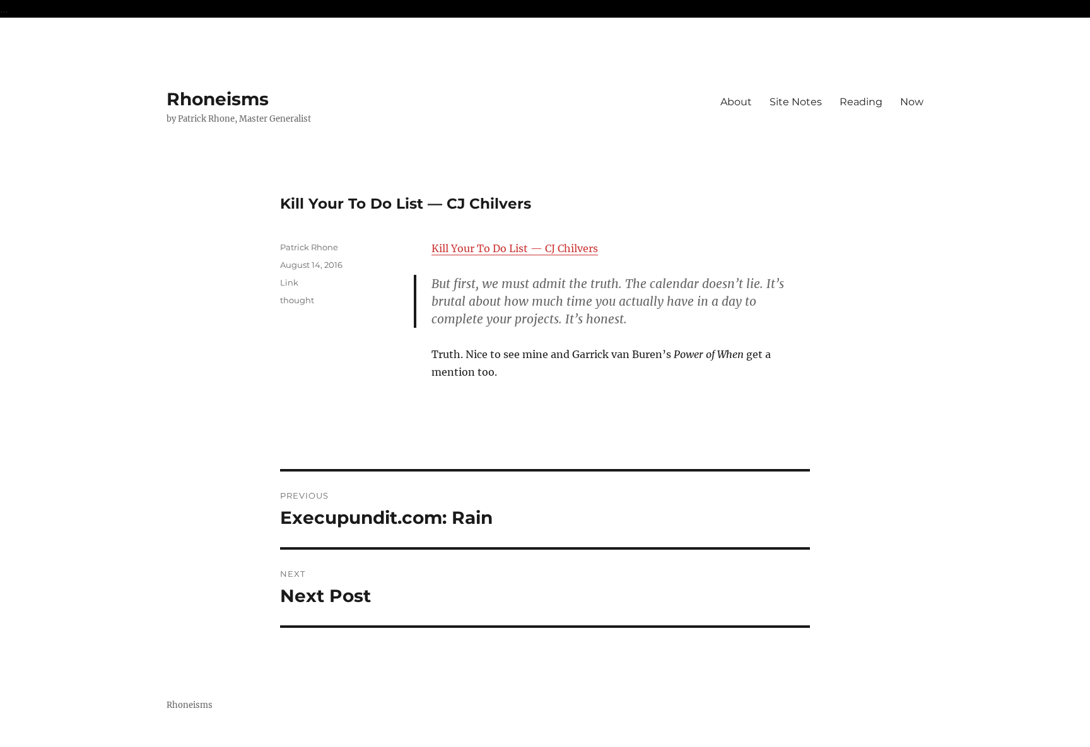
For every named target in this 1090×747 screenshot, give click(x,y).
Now (911, 102)
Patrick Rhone (309, 247)
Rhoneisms (218, 99)
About (736, 102)
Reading (861, 102)
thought (297, 300)
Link (289, 282)
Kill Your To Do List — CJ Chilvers (514, 248)
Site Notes (796, 102)
